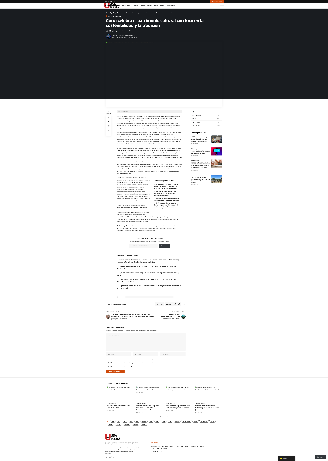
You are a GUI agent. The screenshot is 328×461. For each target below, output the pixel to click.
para (125, 421)
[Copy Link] (113, 30)
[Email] (110, 30)
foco (148, 297)
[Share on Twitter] (107, 30)
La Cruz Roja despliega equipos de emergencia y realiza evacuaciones (166, 199)
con (133, 297)
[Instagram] (206, 115)
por (137, 421)
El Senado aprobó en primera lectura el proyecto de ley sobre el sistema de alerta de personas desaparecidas (166, 206)
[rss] (206, 125)
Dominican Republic (114, 16)
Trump (118, 424)
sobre (177, 421)
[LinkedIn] (206, 118)
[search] (218, 5)
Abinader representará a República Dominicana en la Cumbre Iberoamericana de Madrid (147, 408)
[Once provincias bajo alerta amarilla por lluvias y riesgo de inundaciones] (179, 394)
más (170, 421)
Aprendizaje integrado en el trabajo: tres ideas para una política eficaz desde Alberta (199, 139)
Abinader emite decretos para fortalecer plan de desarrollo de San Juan (207, 408)
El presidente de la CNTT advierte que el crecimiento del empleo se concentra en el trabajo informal (166, 186)
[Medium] (206, 122)
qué (157, 421)
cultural (143, 297)
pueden (144, 424)
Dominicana (186, 421)
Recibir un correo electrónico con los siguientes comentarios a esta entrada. (132, 363)
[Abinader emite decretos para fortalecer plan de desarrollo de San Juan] (208, 394)
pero (195, 421)
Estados (126, 424)
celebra (128, 297)
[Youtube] (106, 457)
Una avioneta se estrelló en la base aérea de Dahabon (118, 407)
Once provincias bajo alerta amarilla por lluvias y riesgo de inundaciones (178, 407)
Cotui (137, 297)
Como (144, 421)
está (212, 421)
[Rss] (113, 457)
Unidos (135, 424)
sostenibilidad (162, 297)
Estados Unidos (195, 160)
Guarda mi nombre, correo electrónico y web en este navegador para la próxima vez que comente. (133, 359)
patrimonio (154, 297)
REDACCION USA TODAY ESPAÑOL (123, 35)
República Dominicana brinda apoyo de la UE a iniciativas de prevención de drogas (165, 193)
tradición (170, 297)
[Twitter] (206, 112)
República (204, 421)
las (118, 421)
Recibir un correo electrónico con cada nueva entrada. (125, 367)
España (192, 148)
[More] (119, 30)
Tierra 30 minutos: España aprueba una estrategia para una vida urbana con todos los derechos (200, 180)
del (131, 421)
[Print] (116, 30)
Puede (110, 424)
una (151, 421)
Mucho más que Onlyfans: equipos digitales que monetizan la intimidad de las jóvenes (200, 151)
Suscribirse (164, 246)
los (113, 421)
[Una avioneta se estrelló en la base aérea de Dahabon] (120, 394)
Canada (193, 136)
